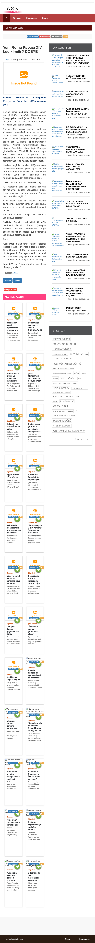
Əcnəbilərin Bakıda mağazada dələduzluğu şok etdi (34, 579)
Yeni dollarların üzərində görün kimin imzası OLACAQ (77, 203)
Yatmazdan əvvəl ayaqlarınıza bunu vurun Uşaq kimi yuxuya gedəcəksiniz (13, 326)
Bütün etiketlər (81, 439)
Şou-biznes (11, 421)
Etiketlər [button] (8, 280)
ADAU (84, 373)
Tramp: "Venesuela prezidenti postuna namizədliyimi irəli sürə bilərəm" (75, 238)
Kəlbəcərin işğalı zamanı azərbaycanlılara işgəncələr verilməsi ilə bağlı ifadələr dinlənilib (14, 529)
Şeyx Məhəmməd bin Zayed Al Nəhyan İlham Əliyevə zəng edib (34, 377)
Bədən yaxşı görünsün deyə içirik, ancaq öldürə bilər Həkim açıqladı (34, 428)
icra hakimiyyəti (63, 411)
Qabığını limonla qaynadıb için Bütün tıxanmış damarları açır (13, 630)
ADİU (55, 378)
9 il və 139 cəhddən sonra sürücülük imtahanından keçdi (75, 272)
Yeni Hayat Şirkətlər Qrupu (69, 430)
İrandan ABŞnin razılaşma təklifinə (76, 309)
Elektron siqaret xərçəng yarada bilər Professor (12, 724)
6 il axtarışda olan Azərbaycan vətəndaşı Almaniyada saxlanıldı (34, 876)
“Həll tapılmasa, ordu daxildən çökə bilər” (77, 255)
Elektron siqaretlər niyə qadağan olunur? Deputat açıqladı (34, 826)
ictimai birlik (61, 406)
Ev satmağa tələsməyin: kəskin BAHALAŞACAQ (35, 326)
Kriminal (10, 870)
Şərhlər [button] (17, 280)
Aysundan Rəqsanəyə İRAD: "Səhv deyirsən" (34, 775)
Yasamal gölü (62, 420)
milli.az (15, 273)
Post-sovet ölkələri (63, 396)
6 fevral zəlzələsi (62, 349)
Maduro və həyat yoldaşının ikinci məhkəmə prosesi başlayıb (74, 292)
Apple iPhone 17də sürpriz (13, 475)
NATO (78, 396)
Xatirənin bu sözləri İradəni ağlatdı (13, 426)
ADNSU (71, 378)
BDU (80, 378)
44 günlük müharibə (62, 358)
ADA (76, 373)
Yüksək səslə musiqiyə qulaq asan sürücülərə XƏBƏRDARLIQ (14, 377)
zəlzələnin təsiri (64, 344)
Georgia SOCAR (10, 289)
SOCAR (55, 401)
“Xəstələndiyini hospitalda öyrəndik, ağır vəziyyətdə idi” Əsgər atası (35, 727)
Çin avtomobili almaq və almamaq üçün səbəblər (14, 579)
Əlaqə (45, 18)
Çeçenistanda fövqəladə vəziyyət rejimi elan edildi (76, 149)
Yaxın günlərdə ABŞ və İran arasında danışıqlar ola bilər (77, 111)
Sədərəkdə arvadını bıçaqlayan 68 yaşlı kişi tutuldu (13, 775)
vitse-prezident (62, 425)
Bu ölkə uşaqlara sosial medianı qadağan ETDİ (75, 166)
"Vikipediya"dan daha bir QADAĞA (76, 219)
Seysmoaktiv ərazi (79, 388)
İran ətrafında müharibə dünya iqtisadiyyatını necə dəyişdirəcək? (76, 185)
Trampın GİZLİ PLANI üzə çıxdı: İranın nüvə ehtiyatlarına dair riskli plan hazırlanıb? (77, 59)
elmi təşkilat (67, 401)
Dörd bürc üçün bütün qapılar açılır (33, 477)
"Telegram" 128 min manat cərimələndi (13, 822)
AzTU (62, 379)
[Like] (17, 316)
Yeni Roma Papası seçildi (13, 678)
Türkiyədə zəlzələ (60, 354)
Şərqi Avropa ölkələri (61, 392)
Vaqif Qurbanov (61, 388)
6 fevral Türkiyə (61, 339)
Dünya (7, 59)
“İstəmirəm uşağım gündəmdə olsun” (33, 630)
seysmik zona (79, 353)
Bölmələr (17, 18)
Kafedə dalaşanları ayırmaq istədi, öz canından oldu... (35, 674)
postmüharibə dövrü (67, 363)
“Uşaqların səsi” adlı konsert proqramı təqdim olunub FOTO (13, 876)
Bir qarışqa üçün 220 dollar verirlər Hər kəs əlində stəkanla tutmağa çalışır (76, 131)
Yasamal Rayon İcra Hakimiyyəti (64, 416)
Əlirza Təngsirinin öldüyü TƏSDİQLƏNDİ (76, 77)
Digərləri (10, 320)
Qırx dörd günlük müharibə (63, 368)
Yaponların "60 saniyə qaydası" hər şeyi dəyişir (77, 94)
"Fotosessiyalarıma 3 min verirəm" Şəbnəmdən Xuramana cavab (35, 529)
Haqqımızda (31, 18)
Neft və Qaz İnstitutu (65, 383)
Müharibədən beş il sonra (62, 373)
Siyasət (31, 370)
